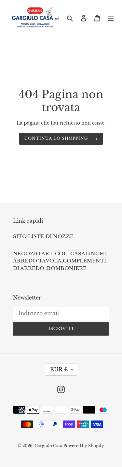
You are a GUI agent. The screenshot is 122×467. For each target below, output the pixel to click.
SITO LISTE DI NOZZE (43, 236)
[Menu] (111, 18)
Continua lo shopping (56, 138)
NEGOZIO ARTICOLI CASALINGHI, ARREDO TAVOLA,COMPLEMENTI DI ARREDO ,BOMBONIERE (60, 260)
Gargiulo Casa (48, 445)
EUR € (59, 369)
